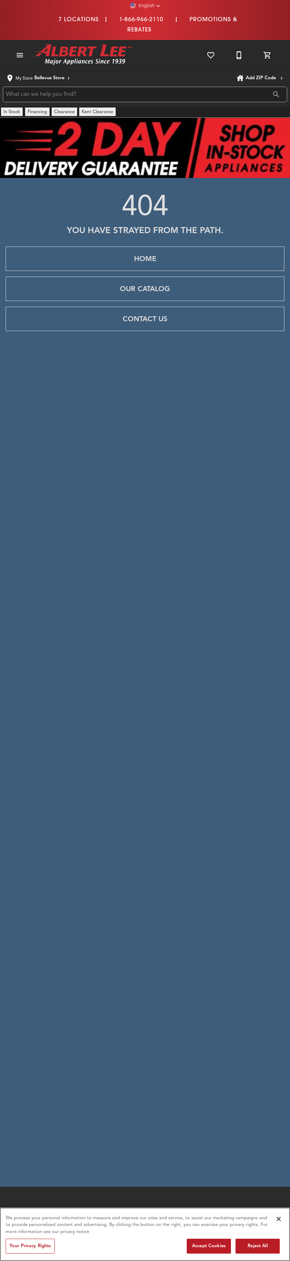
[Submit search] (276, 94)
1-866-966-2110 (141, 19)
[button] (145, 5)
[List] (210, 55)
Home (145, 258)
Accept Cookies (209, 1246)
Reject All (257, 1246)
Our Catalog (145, 288)
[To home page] (83, 55)
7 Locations (78, 19)
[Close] (278, 1219)
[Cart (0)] (267, 55)
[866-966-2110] (239, 55)
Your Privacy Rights (30, 1246)
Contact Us (145, 318)
